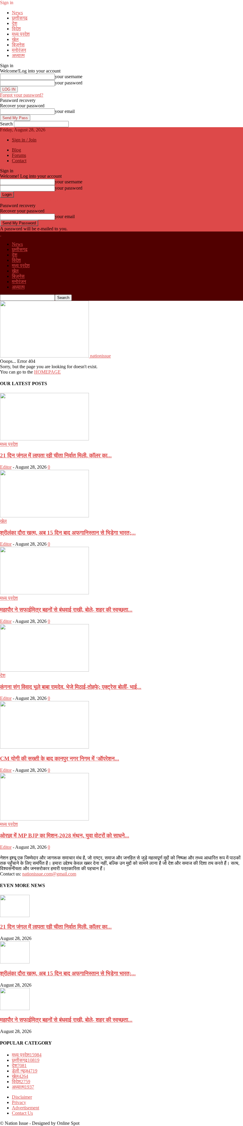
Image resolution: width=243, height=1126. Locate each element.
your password (68, 82)
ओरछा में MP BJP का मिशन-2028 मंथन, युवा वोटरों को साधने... (64, 835)
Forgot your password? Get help (30, 200)
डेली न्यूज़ (24, 1070)
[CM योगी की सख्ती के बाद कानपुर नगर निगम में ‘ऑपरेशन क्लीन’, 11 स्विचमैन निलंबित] (44, 746)
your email (65, 111)
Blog (16, 149)
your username (68, 76)
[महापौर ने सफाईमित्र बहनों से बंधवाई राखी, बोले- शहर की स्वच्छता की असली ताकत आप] (44, 592)
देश (14, 23)
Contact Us (22, 1113)
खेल (15, 39)
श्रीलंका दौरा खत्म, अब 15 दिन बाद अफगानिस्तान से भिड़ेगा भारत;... (68, 533)
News (17, 12)
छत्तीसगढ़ (20, 18)
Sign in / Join (24, 139)
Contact (19, 160)
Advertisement (25, 1107)
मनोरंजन (19, 50)
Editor (6, 467)
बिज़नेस (18, 44)
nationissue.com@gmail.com (49, 873)
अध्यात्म (18, 55)
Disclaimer (22, 1097)
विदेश (16, 28)
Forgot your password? (21, 94)
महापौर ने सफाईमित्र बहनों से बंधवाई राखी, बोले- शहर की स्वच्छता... (66, 610)
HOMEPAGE (47, 371)
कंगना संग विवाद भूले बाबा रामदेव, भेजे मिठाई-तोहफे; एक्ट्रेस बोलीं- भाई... (70, 687)
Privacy (19, 1102)
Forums (19, 155)
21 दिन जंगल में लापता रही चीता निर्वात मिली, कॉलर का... (56, 455)
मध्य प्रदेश (21, 34)
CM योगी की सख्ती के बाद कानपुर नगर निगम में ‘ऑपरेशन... (59, 758)
